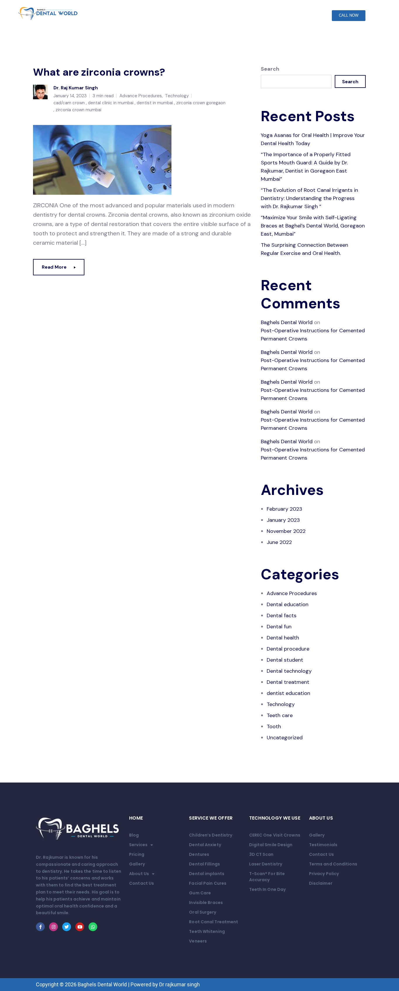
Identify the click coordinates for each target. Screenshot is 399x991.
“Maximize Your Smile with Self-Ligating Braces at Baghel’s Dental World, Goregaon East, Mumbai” (313, 225)
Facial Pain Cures (207, 883)
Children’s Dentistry (210, 835)
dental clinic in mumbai (110, 103)
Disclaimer (320, 883)
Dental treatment (288, 682)
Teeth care (280, 715)
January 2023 (283, 520)
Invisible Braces (206, 902)
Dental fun (279, 626)
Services (138, 845)
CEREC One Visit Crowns (274, 835)
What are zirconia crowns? (99, 72)
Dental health (283, 637)
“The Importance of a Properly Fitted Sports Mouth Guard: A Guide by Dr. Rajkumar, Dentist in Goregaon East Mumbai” (306, 166)
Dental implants (206, 874)
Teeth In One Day (267, 889)
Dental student (285, 659)
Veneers (198, 941)
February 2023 (284, 508)
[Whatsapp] (93, 926)
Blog (134, 835)
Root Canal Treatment (213, 922)
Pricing (136, 854)
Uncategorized (285, 737)
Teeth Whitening (207, 931)
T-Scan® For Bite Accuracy (267, 877)
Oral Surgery (202, 912)
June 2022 (279, 542)
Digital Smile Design (271, 845)
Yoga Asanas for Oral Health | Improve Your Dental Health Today (313, 139)
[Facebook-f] (40, 926)
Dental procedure (288, 648)
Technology (177, 96)
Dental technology (289, 670)
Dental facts (281, 615)
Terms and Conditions (333, 864)
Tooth (274, 726)
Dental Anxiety (205, 845)
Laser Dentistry (265, 864)
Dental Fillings (204, 864)
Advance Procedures (140, 96)
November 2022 (286, 531)
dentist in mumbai (155, 103)
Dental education (287, 604)
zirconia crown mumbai (78, 110)
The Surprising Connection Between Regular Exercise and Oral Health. (304, 249)
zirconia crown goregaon (200, 103)
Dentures (199, 854)
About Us (139, 874)
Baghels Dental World (287, 322)
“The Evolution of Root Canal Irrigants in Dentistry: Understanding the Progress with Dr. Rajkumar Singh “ (309, 198)
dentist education (288, 693)
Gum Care (200, 893)
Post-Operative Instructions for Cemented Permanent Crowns (313, 334)
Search (270, 68)
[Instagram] (53, 926)
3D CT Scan (261, 854)
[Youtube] (79, 926)
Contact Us (141, 883)
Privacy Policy (324, 874)
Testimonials (323, 845)
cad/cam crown (69, 103)
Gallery (137, 864)
